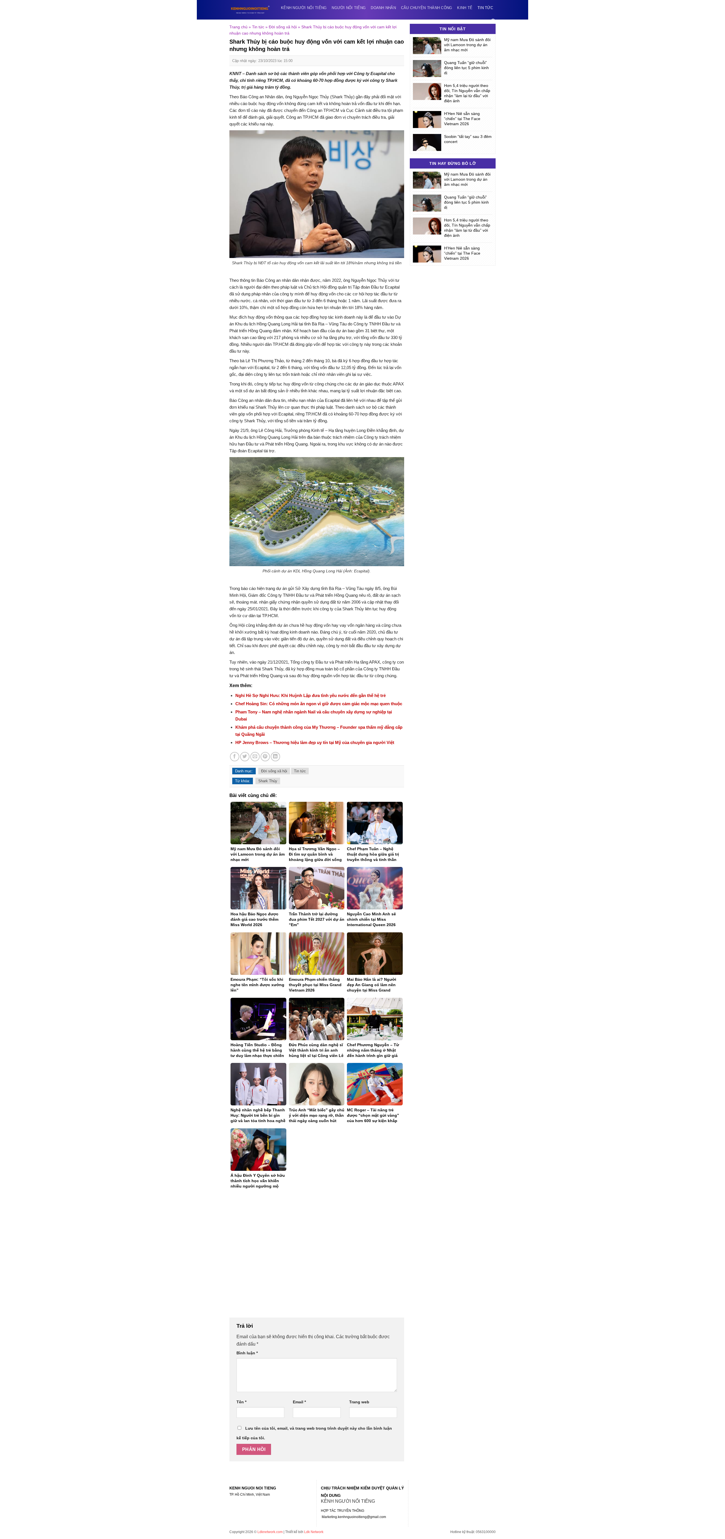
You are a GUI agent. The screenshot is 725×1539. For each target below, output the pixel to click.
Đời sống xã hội (283, 27)
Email (299, 1402)
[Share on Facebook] (234, 756)
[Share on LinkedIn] (275, 756)
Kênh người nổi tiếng (304, 8)
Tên (241, 1402)
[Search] (493, 21)
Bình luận (247, 1353)
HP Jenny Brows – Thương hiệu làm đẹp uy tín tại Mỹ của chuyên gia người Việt (315, 742)
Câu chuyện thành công (426, 8)
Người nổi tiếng (349, 8)
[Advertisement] (316, 1256)
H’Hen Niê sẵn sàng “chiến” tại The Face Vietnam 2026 (462, 118)
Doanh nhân (383, 8)
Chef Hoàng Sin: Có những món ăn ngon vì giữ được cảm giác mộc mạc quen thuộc (318, 703)
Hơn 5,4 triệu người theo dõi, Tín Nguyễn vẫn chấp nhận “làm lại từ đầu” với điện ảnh (467, 93)
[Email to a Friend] (255, 756)
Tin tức (485, 8)
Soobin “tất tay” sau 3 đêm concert (468, 139)
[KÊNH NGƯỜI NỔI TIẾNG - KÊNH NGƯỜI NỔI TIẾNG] (250, 9)
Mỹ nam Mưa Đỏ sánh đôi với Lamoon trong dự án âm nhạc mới (467, 44)
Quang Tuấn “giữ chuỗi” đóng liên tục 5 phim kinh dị (466, 67)
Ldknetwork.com (270, 1532)
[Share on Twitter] (245, 756)
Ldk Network (313, 1532)
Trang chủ (238, 27)
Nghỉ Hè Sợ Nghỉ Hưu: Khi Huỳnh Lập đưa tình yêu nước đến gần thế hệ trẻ (310, 695)
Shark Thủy (267, 781)
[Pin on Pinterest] (265, 756)
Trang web (359, 1402)
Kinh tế (464, 8)
